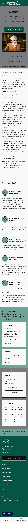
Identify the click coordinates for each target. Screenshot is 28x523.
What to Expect (6, 476)
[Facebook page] (3, 489)
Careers (10, 500)
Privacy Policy (5, 498)
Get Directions (14, 393)
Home (3, 464)
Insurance (5, 484)
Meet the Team (6, 472)
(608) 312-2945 (16, 61)
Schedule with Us (14, 29)
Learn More (7, 343)
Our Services (6, 468)
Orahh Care (15, 500)
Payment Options (7, 480)
